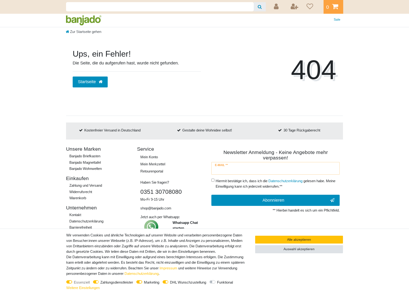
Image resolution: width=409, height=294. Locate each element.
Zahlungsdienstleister (116, 282)
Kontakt (75, 215)
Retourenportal (151, 171)
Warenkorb (77, 198)
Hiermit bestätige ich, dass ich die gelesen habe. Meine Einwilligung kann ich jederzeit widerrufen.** (275, 183)
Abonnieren (273, 200)
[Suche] (260, 6)
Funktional (225, 282)
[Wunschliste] (313, 7)
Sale (337, 19)
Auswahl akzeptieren (299, 249)
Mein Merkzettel (152, 164)
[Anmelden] (277, 7)
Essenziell (82, 282)
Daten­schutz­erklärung (86, 221)
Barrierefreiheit (80, 227)
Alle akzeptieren (299, 239)
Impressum (168, 268)
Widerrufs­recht (80, 192)
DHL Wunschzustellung (188, 282)
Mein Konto (149, 157)
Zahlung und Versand (85, 185)
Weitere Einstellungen (83, 288)
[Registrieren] (294, 7)
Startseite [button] (87, 81)
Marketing (151, 282)
